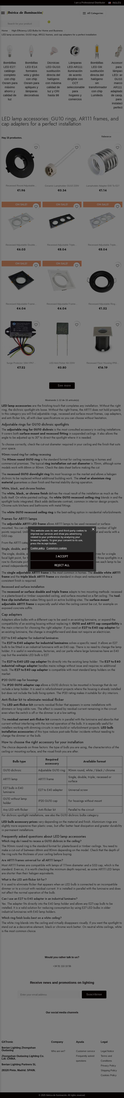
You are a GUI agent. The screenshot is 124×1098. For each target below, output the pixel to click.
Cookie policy (38, 548)
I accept (62, 556)
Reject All (61, 565)
